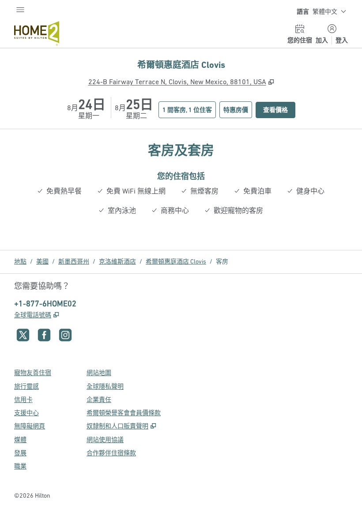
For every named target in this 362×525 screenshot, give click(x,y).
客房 (222, 261)
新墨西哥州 (73, 261)
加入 (322, 40)
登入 (342, 40)
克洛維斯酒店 (117, 261)
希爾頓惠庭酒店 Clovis (176, 261)
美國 (42, 261)
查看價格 (279, 109)
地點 (20, 261)
